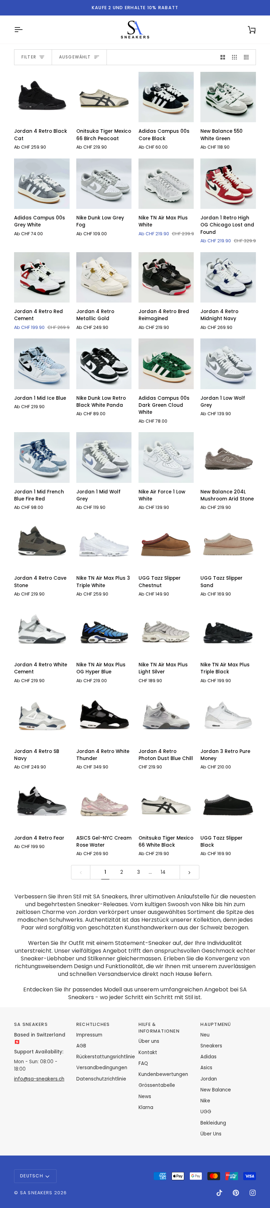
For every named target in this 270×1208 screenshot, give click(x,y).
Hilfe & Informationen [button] (159, 1027)
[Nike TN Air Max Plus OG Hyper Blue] (104, 630)
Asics (206, 1067)
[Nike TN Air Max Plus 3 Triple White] (104, 544)
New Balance (215, 1089)
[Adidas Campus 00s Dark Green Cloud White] (166, 363)
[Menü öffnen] (24, 29)
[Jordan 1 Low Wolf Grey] (228, 363)
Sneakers (211, 1045)
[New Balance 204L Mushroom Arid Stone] (228, 457)
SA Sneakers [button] (31, 1024)
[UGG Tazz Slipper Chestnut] (166, 544)
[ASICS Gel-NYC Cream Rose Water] (104, 803)
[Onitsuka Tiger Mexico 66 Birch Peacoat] (104, 97)
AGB (81, 1045)
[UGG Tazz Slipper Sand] (228, 544)
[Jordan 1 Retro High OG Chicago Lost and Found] (228, 183)
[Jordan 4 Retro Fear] (42, 803)
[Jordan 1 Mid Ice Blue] (42, 363)
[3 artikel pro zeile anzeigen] (234, 57)
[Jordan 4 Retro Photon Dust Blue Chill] (166, 717)
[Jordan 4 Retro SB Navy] (42, 717)
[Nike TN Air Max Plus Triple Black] (228, 630)
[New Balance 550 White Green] (228, 97)
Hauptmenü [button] (215, 1024)
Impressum (89, 1035)
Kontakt (148, 1052)
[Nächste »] (189, 872)
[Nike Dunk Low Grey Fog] (104, 183)
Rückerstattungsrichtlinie (105, 1056)
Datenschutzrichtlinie (101, 1079)
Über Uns (210, 1134)
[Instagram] (253, 1193)
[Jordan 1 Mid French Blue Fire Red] (42, 457)
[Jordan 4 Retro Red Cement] (42, 277)
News (145, 1096)
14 (163, 872)
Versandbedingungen (101, 1067)
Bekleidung (213, 1123)
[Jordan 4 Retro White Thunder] (104, 717)
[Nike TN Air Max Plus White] (166, 183)
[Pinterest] (236, 1193)
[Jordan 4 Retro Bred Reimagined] (166, 277)
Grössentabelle (157, 1085)
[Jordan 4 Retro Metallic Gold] (104, 277)
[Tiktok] (219, 1193)
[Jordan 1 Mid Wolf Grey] (104, 457)
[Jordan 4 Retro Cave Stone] (42, 544)
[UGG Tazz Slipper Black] (228, 803)
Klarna (146, 1107)
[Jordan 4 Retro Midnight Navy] (228, 277)
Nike (205, 1100)
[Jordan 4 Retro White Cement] (42, 630)
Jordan (208, 1079)
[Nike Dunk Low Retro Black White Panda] (104, 363)
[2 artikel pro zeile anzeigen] (223, 57)
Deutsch (31, 1176)
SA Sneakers (36, 1193)
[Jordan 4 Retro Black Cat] (42, 97)
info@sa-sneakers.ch (39, 1079)
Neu (205, 1035)
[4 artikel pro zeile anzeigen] (248, 57)
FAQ (143, 1063)
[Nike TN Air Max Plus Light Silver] (166, 630)
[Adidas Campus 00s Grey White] (42, 183)
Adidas (208, 1056)
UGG (205, 1111)
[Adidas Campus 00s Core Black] (166, 97)
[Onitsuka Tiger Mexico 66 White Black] (166, 803)
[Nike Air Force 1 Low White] (166, 457)
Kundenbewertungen (163, 1074)
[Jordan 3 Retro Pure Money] (228, 717)
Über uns (149, 1041)
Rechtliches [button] (93, 1024)
